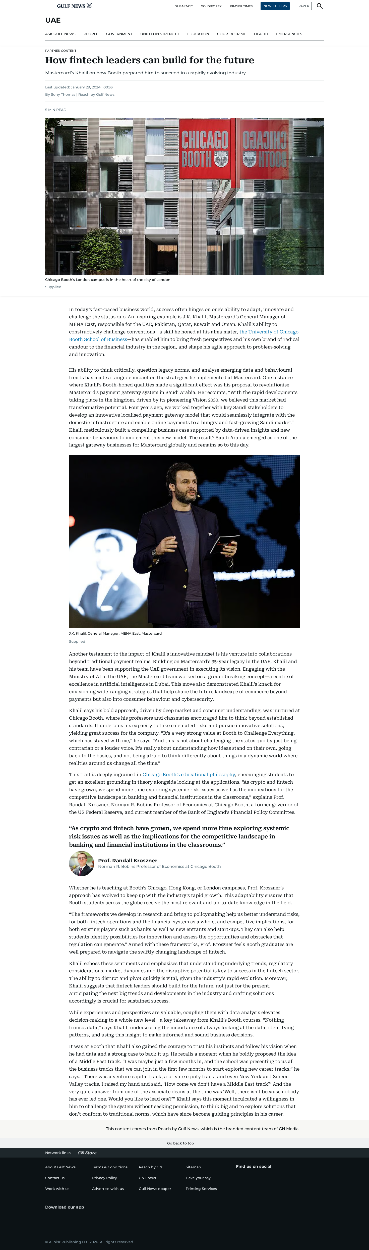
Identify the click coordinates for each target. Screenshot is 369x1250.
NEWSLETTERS (275, 6)
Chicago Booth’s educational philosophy (189, 774)
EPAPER (302, 6)
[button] (49, 6)
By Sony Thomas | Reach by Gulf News (79, 94)
